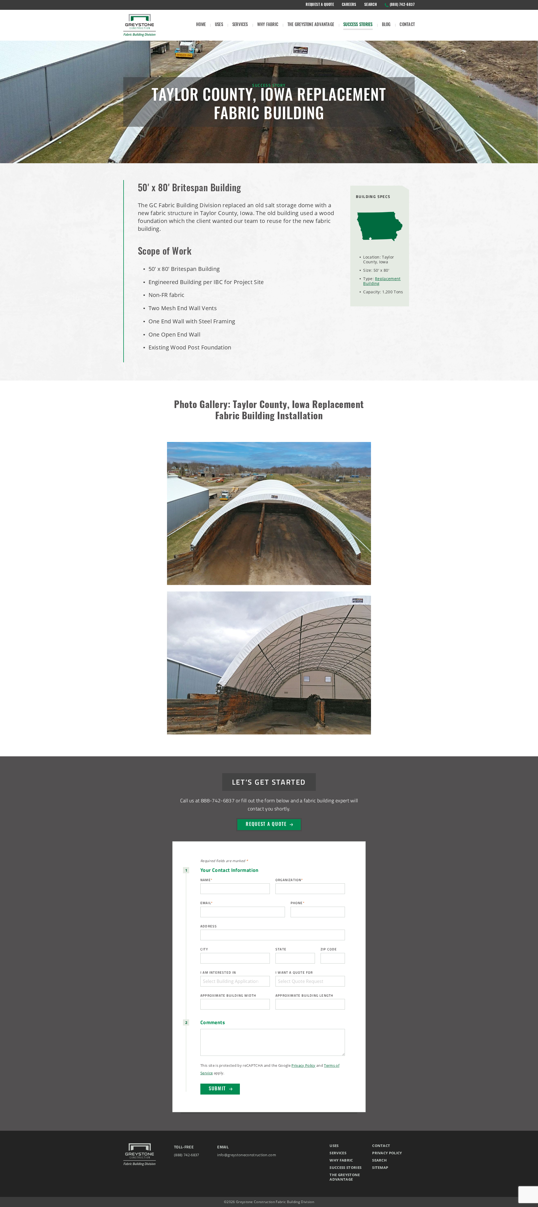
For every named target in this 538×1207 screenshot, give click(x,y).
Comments (212, 1022)
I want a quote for (294, 972)
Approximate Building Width (228, 995)
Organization (289, 879)
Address (208, 926)
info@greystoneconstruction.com (246, 1154)
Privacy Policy (303, 1065)
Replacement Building (381, 281)
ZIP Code (329, 949)
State (280, 949)
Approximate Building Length (304, 995)
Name (206, 879)
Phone (298, 902)
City (204, 949)
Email (206, 902)
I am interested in (218, 972)
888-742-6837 (218, 800)
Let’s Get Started (269, 782)
